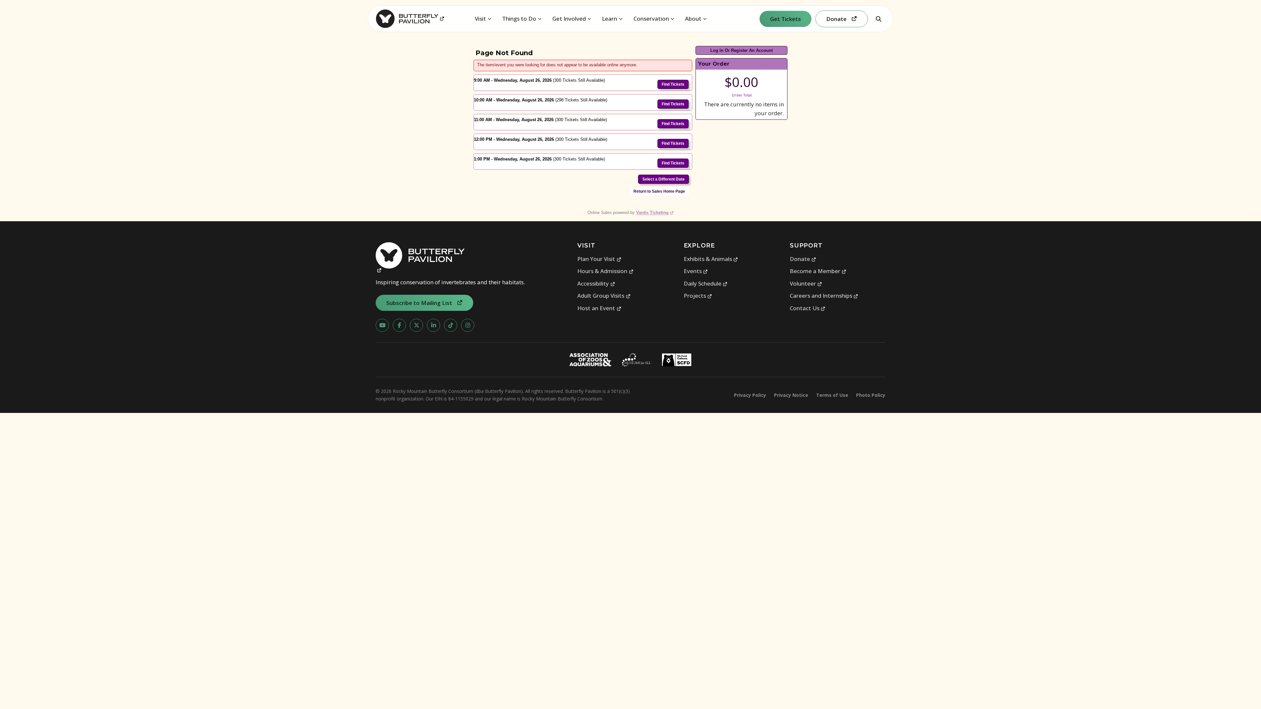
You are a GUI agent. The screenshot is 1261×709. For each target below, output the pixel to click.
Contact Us (808, 308)
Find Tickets (673, 84)
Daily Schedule (706, 283)
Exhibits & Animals (711, 259)
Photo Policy (870, 395)
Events (696, 271)
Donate (803, 259)
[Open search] (878, 18)
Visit (480, 18)
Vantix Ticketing (655, 212)
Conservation (651, 18)
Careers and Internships (824, 295)
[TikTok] (450, 325)
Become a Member (818, 271)
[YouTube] (382, 325)
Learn (609, 18)
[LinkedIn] (433, 325)
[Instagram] (467, 325)
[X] (416, 325)
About (693, 18)
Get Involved (569, 18)
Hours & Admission (605, 271)
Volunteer (806, 283)
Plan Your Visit (599, 259)
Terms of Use (832, 395)
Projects (698, 295)
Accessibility (596, 283)
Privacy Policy (750, 395)
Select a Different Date (663, 179)
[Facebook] (399, 325)
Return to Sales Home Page (659, 191)
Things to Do (519, 18)
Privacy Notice (791, 395)
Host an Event (599, 308)
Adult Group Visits (603, 295)
